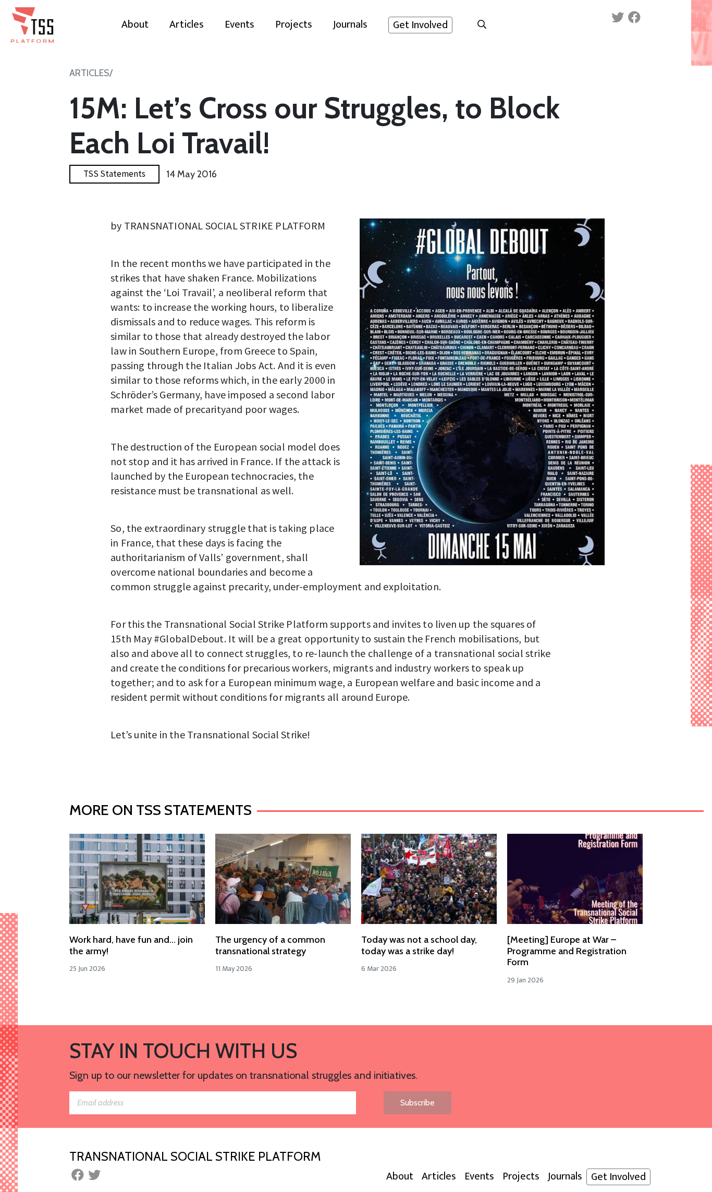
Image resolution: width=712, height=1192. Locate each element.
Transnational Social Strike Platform (195, 1156)
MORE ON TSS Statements (160, 810)
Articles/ (91, 73)
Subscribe (417, 1103)
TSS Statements (114, 173)
